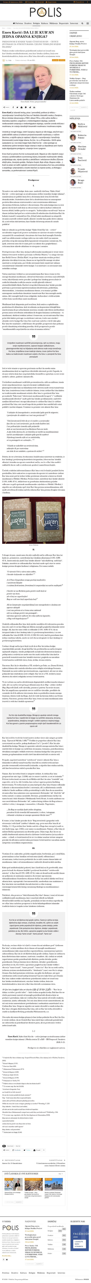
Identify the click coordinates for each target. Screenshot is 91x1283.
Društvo (28, 23)
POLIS (86, 1279)
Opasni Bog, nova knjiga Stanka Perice (78, 42)
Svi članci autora (76, 131)
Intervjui (74, 23)
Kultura (44, 23)
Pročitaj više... (6, 1256)
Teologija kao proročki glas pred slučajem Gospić (79, 52)
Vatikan (61, 60)
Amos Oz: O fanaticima (12, 1163)
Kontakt (41, 2)
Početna (30, 2)
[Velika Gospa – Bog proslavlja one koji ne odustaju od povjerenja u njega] (34, 1184)
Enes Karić (10, 1146)
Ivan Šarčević (82, 159)
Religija (36, 23)
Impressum (52, 2)
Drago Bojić (81, 182)
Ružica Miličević (82, 125)
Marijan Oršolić (82, 148)
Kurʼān (18, 1146)
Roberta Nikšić (82, 137)
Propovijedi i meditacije (33, 1179)
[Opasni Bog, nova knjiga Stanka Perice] (14, 1184)
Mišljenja (53, 23)
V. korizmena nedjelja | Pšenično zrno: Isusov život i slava (50, 1164)
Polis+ (50, 1253)
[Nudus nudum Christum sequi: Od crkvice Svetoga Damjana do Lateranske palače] (54, 1184)
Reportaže (64, 23)
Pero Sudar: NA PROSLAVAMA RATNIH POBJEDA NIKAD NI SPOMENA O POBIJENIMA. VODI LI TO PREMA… (79, 66)
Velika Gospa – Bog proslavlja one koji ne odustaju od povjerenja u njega (79, 81)
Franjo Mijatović (83, 170)
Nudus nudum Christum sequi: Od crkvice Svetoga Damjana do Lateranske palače (77, 96)
